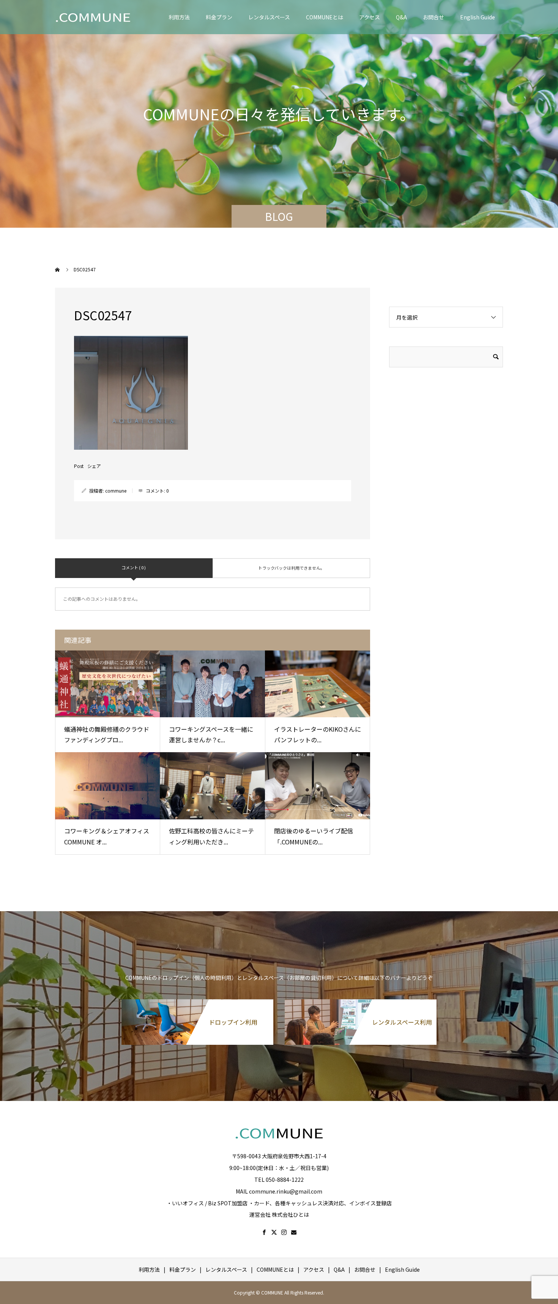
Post (79, 466)
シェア (94, 466)
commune (115, 490)
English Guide (477, 17)
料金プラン (219, 17)
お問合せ (433, 17)
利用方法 (179, 17)
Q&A (401, 17)
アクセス (369, 17)
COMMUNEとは (324, 17)
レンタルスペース (269, 17)
